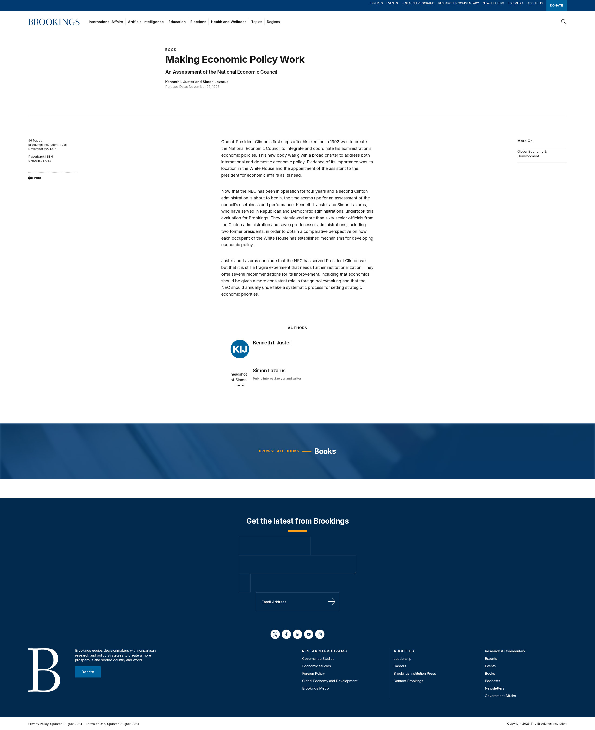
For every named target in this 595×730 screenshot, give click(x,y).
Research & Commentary (458, 3)
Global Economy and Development (329, 681)
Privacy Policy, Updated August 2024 (55, 724)
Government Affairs (500, 696)
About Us (535, 3)
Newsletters (493, 3)
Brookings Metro (315, 688)
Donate (556, 5)
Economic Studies (316, 666)
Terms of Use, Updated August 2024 (112, 724)
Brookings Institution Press (414, 673)
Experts (376, 3)
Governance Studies (318, 658)
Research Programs (418, 3)
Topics (256, 22)
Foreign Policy (313, 673)
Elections (198, 22)
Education (177, 22)
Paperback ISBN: (41, 156)
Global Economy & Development (532, 153)
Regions (273, 22)
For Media (516, 3)
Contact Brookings (408, 681)
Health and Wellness (229, 22)
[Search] (564, 22)
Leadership (402, 658)
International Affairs (106, 22)
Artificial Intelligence (146, 22)
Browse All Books (279, 451)
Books (325, 451)
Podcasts (492, 681)
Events (392, 3)
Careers (399, 666)
